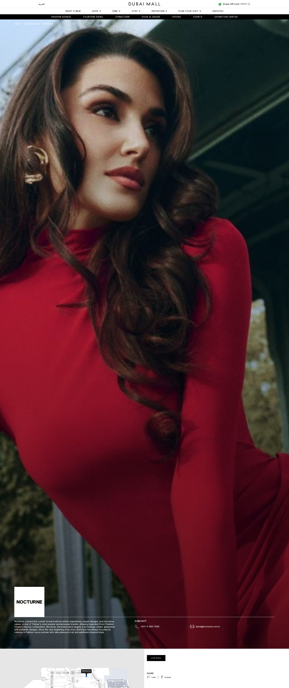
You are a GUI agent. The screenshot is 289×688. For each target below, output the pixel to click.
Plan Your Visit (188, 11)
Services (218, 11)
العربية (41, 4)
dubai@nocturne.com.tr (208, 626)
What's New (73, 11)
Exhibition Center (226, 17)
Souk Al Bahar (151, 17)
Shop (95, 11)
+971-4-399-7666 (149, 626)
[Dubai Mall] (144, 3)
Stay (135, 11)
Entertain (158, 11)
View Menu (156, 658)
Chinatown (122, 17)
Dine (115, 11)
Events (197, 17)
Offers (176, 17)
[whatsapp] (220, 4)
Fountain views (93, 17)
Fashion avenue (61, 17)
